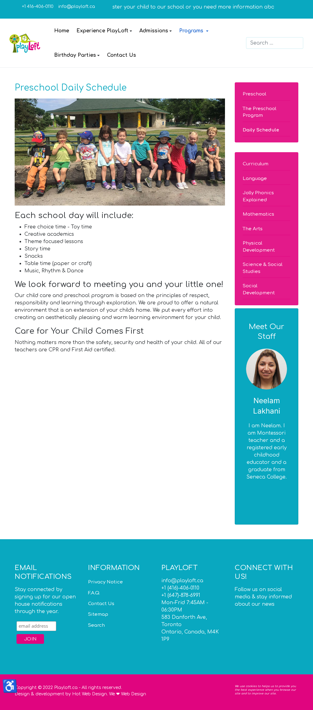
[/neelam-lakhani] (266, 369)
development (49, 694)
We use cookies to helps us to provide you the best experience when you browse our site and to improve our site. (265, 690)
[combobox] (274, 43)
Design (22, 694)
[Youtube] (257, 616)
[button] (104, 31)
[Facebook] (291, 6)
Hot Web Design (89, 694)
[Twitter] (291, 12)
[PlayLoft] (25, 43)
